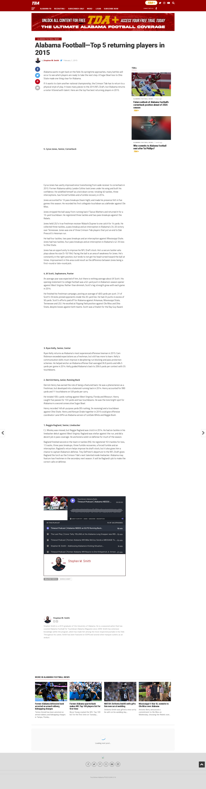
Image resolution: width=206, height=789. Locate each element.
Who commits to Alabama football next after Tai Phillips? (149, 147)
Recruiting (59, 8)
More (89, 8)
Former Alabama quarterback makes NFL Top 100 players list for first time (85, 706)
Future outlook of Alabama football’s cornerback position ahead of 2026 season (151, 105)
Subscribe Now (111, 8)
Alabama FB (45, 8)
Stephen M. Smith (51, 60)
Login (98, 8)
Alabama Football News (143, 99)
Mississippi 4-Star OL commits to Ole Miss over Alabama (154, 705)
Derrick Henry (65, 579)
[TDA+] (151, 2)
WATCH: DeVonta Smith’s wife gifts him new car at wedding (120, 705)
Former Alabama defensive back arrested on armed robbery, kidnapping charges (49, 706)
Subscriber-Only (76, 8)
